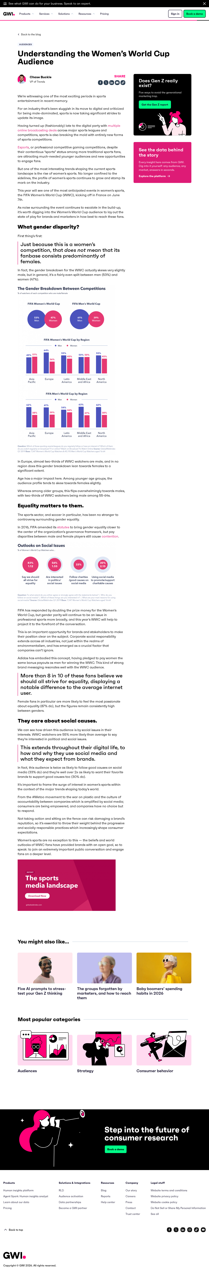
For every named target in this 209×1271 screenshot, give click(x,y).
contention (110, 536)
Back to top (16, 1229)
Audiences (25, 44)
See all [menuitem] (155, 1214)
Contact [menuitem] (131, 1208)
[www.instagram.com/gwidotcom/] (189, 1229)
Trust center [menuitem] (133, 1214)
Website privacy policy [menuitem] (164, 1196)
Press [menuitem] (129, 1202)
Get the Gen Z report (155, 104)
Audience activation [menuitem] (71, 1196)
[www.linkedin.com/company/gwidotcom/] (182, 1229)
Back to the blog (31, 34)
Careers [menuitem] (131, 1196)
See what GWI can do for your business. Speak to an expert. (49, 3)
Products (24, 13)
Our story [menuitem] (131, 1190)
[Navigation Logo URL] (9, 14)
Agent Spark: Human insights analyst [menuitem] (25, 1196)
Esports (23, 147)
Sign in (175, 13)
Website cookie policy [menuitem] (164, 1202)
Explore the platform (152, 176)
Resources (85, 13)
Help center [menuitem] (108, 1202)
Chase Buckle (40, 77)
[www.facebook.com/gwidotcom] (169, 1229)
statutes (63, 527)
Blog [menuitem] (103, 1190)
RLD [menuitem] (61, 1190)
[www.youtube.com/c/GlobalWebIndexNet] (203, 1229)
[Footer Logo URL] (14, 1256)
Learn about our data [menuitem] (16, 1202)
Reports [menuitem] (105, 1196)
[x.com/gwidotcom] (176, 1229)
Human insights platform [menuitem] (18, 1190)
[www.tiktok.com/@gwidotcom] (196, 1229)
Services (44, 13)
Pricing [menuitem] (104, 13)
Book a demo (194, 13)
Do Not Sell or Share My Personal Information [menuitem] (178, 1208)
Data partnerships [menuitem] (70, 1202)
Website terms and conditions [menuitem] (169, 1190)
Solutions (64, 13)
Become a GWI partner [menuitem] (73, 1208)
